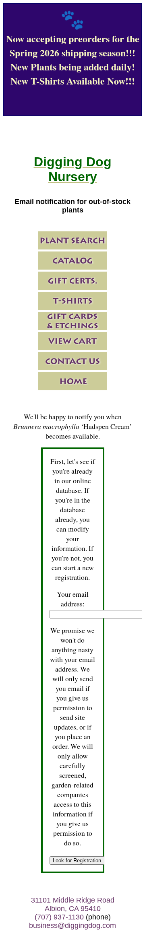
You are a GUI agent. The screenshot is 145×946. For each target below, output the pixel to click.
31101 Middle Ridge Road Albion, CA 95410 (72, 904)
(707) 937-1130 (59, 917)
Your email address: (73, 598)
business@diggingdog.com (72, 925)
